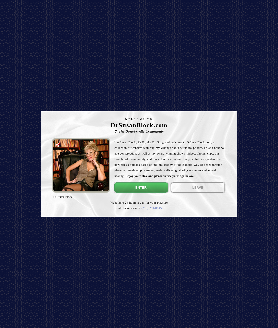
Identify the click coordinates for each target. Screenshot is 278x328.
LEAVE (197, 187)
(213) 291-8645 (151, 208)
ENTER (141, 187)
